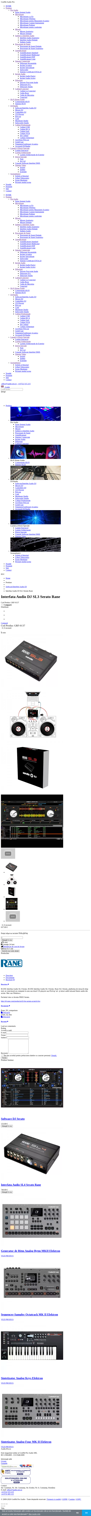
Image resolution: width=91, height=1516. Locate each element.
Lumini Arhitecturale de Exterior (32, 155)
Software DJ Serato (13, 1118)
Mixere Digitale (26, 34)
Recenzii (4, 1021)
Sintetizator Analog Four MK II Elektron (26, 1441)
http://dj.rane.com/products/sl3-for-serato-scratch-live (20, 1001)
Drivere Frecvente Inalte (29, 82)
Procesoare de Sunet (22, 44)
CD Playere (19, 114)
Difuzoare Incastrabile (28, 63)
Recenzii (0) (10, 980)
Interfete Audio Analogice (29, 38)
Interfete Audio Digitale (29, 40)
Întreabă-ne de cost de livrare (13, 947)
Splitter (22, 170)
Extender (23, 172)
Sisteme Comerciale (22, 61)
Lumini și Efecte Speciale (20, 148)
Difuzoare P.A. (25, 85)
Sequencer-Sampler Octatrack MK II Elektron (29, 1314)
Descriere (9, 975)
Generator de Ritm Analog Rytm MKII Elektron (30, 1250)
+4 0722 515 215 (24, 384)
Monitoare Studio (21, 121)
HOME (8, 6)
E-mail (3, 1033)
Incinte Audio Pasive (27, 76)
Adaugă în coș (7, 940)
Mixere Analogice (26, 31)
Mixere (17, 29)
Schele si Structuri (22, 176)
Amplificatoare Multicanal (29, 55)
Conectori (23, 97)
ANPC (78, 1499)
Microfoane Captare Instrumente (32, 23)
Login (7, 387)
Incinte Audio (20, 74)
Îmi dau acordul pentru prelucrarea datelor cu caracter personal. (30, 1056)
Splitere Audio (25, 42)
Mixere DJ (19, 110)
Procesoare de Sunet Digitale (30, 46)
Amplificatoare (20, 51)
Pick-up (18, 116)
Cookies (72, 1499)
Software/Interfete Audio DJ (25, 108)
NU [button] (77, 1513)
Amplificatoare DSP (27, 57)
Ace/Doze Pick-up (22, 140)
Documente (10, 978)
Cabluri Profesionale (22, 125)
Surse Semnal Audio (22, 12)
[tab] (48, 975)
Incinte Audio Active (27, 78)
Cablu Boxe (24, 93)
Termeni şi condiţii (54, 1499)
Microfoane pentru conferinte (31, 27)
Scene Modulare (21, 180)
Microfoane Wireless (27, 19)
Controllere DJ (20, 112)
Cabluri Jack (24, 131)
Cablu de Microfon (27, 95)
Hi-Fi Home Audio (17, 99)
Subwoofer (24, 70)
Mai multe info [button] (34, 1514)
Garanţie (4, 1463)
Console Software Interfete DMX (27, 163)
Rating (3, 1028)
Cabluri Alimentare (27, 138)
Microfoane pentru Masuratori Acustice (34, 21)
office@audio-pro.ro (9, 384)
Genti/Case (19, 142)
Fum (21, 159)
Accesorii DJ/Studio (22, 146)
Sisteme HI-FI (20, 104)
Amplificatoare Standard (29, 53)
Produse (9, 8)
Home (8, 578)
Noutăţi (8, 184)
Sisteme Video (20, 165)
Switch (22, 167)
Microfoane (19, 14)
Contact (8, 191)
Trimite (4, 1058)
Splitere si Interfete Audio (24, 36)
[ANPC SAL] (16, 1475)
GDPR (64, 1499)
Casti (17, 119)
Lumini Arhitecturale (23, 153)
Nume (3, 1035)
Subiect (4, 1038)
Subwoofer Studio (22, 123)
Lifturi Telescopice (22, 178)
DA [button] (86, 1513)
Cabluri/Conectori (22, 89)
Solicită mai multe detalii (10, 951)
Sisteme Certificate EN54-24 (30, 72)
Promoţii (9, 187)
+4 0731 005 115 (7, 1494)
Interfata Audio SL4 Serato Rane (21, 1184)
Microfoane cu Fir (26, 17)
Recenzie (4, 1053)
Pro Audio (14, 10)
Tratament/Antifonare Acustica (26, 144)
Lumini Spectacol (21, 150)
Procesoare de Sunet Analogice (31, 48)
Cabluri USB (25, 127)
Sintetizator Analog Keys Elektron (22, 1378)
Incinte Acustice (26, 65)
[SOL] (16, 1483)
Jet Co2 (23, 161)
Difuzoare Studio (26, 87)
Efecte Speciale (21, 157)
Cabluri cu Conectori (28, 91)
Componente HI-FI (22, 102)
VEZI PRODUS (7, 1256)
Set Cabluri (24, 136)
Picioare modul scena (23, 182)
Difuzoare (19, 80)
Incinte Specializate (27, 68)
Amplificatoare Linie (27, 59)
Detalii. (54, 1056)
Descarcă (6, 1013)
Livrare (3, 1461)
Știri (7, 189)
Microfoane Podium (27, 25)
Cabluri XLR (25, 133)
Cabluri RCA (25, 129)
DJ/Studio (14, 106)
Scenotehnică (15, 174)
